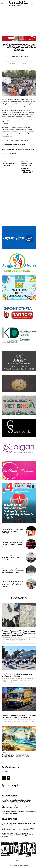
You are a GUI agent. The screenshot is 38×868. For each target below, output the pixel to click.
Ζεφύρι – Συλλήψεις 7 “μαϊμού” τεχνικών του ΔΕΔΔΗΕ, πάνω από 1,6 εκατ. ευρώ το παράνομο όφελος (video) (19, 633)
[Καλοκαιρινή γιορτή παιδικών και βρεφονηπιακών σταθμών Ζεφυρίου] (19, 738)
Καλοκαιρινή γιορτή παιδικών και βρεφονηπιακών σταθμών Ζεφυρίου (16, 756)
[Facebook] (4, 778)
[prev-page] (30, 486)
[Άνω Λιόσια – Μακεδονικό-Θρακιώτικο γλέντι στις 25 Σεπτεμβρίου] (31, 557)
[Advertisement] (19, 17)
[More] (31, 63)
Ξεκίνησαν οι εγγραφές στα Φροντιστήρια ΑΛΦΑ (18, 829)
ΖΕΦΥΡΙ (19, 42)
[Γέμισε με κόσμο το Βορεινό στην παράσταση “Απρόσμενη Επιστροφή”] (31, 531)
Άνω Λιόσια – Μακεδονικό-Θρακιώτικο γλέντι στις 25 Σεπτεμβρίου (10, 557)
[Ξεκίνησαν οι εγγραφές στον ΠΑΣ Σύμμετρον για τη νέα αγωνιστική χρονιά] (31, 544)
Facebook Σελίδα (6, 771)
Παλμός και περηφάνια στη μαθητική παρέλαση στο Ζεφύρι (17, 675)
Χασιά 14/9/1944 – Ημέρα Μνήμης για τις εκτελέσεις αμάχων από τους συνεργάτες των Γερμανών (17, 834)
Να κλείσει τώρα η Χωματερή (9, 164)
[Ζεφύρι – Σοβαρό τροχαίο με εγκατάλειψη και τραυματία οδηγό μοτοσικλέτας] (19, 699)
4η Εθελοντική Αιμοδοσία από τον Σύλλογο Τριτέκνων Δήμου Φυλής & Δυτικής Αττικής (19, 511)
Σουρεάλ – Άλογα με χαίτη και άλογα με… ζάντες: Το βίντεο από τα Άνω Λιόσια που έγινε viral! (13, 570)
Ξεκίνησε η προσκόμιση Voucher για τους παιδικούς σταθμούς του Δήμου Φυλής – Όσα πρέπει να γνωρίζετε (12, 584)
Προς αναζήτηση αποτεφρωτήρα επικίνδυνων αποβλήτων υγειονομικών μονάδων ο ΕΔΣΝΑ (27, 168)
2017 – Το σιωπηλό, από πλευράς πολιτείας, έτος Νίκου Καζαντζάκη (18, 824)
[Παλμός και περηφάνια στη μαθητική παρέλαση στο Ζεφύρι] (19, 658)
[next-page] (33, 486)
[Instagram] (8, 778)
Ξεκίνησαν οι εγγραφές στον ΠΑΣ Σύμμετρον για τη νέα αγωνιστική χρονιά (12, 544)
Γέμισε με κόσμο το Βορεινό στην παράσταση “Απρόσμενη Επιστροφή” (12, 531)
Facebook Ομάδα (6, 773)
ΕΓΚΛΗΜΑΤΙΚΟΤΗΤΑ (7, 628)
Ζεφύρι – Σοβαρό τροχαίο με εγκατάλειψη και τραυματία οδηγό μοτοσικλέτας (19, 716)
